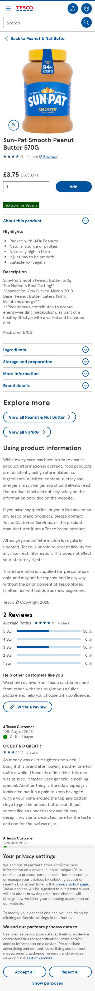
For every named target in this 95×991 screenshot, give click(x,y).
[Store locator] (86, 8)
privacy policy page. (72, 884)
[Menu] (8, 8)
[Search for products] (86, 22)
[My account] (73, 8)
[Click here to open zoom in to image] (13, 125)
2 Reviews (48, 156)
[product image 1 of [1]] (47, 91)
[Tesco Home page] (25, 8)
